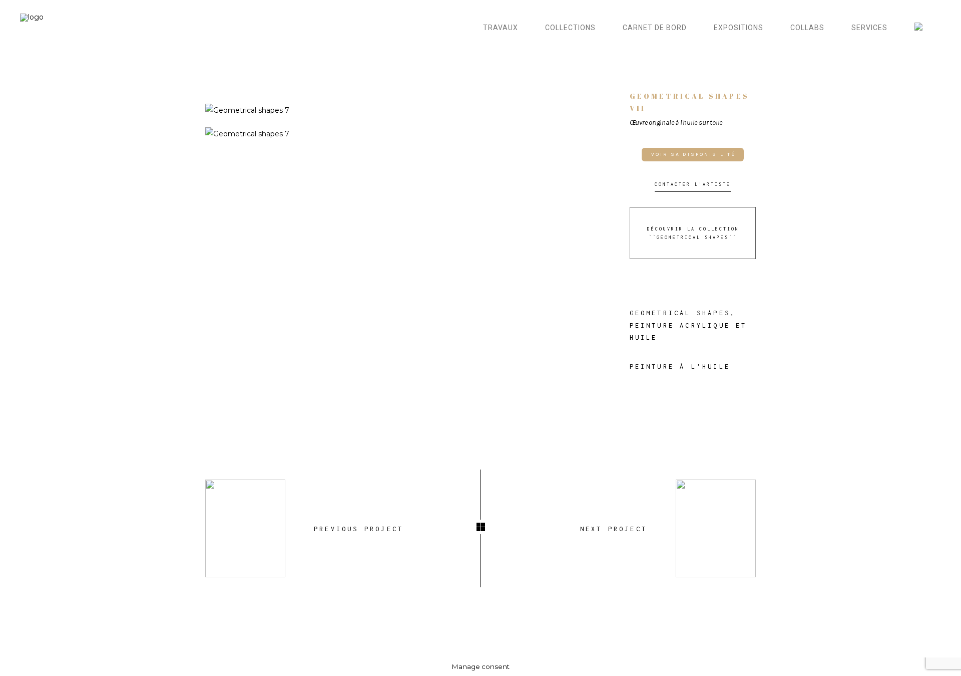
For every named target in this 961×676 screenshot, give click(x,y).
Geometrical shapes (680, 313)
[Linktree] (923, 28)
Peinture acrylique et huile (688, 331)
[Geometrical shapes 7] (410, 110)
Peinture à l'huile (680, 366)
